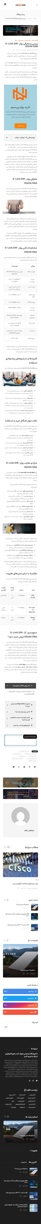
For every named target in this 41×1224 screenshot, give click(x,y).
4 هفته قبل (25, 1183)
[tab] (33, 1159)
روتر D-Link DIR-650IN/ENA (28, 53)
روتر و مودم (21, 40)
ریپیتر (14, 403)
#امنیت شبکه (22, 1092)
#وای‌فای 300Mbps (32, 758)
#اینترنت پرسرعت (31, 1095)
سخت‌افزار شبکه (23, 778)
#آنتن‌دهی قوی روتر (17, 751)
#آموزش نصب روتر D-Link (30, 751)
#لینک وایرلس (8, 1101)
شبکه (30, 18)
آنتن (17, 224)
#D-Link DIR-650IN (24, 748)
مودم (24, 74)
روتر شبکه (11, 789)
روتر (28, 472)
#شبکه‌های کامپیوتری (20, 1101)
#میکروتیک (22, 1104)
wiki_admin (34, 50)
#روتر (13, 1098)
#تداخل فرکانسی (31, 1098)
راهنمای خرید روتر (18, 789)
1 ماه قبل (25, 1193)
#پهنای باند (13, 1104)
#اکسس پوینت (12, 1092)
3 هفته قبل (32, 970)
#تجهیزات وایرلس (9, 1095)
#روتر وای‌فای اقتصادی (31, 755)
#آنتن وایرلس (32, 1092)
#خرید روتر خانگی (32, 753)
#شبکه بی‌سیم (32, 1101)
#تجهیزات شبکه (20, 1095)
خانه (35, 18)
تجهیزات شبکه (35, 40)
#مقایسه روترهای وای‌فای (17, 755)
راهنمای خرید (27, 40)
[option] (20, 867)
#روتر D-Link (22, 753)
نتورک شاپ (22, 156)
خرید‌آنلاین (20, 125)
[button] (7, 137)
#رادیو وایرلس (21, 1098)
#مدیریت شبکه (32, 1104)
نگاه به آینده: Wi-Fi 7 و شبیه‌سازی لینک (23, 741)
